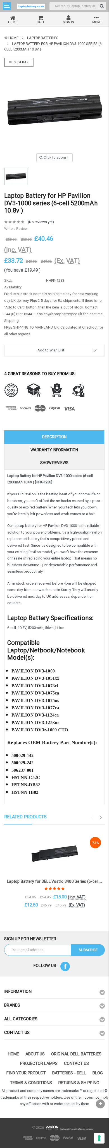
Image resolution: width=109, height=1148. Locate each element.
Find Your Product (26, 1072)
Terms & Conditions (31, 1082)
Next (101, 817)
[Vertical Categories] (7, 6)
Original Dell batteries (76, 1054)
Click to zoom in (56, 157)
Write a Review (16, 228)
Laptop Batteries (42, 38)
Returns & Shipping (78, 1082)
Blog (98, 1072)
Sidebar (21, 62)
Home (13, 38)
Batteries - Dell (69, 1072)
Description (54, 437)
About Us (35, 1054)
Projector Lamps (39, 1063)
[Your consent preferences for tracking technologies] (99, 1138)
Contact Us (76, 1063)
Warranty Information (54, 450)
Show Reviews (54, 462)
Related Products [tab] (25, 816)
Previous (92, 817)
